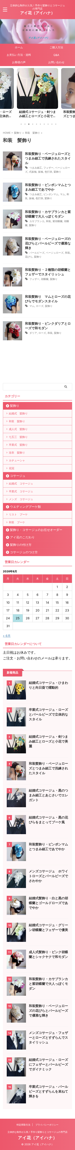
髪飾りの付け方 (21, 545)
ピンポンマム (50, 194)
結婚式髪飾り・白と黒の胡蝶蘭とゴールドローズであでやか (48, 903)
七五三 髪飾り (18, 436)
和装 (48, 221)
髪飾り (57, 171)
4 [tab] (33, 124)
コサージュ (17, 476)
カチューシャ (17, 460)
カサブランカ (36, 221)
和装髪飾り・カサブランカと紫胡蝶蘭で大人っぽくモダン (48, 983)
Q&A (56, 55)
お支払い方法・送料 (19, 54)
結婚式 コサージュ (21, 483)
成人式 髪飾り (18, 429)
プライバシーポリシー (46, 1124)
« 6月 (7, 636)
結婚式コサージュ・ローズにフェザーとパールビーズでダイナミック (48, 1064)
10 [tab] (56, 124)
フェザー (48, 167)
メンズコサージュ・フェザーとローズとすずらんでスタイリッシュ (48, 1037)
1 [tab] (21, 124)
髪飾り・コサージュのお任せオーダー (36, 530)
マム (62, 194)
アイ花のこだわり (22, 537)
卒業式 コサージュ (21, 491)
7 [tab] (44, 124)
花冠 (11, 468)
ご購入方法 (56, 47)
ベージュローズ (54, 252)
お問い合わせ (56, 62)
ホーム (19, 47)
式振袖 (33, 171)
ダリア (33, 332)
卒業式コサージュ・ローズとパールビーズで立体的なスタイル (48, 714)
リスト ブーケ (18, 514)
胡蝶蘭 (44, 279)
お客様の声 (19, 62)
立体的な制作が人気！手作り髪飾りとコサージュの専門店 (38, 1132)
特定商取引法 (23, 1124)
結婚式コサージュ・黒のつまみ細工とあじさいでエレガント (48, 795)
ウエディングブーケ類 (25, 507)
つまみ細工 (35, 167)
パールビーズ (36, 252)
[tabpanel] (37, 94)
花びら (28, 256)
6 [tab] (40, 124)
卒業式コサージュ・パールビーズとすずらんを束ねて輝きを (48, 1091)
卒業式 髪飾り (18, 444)
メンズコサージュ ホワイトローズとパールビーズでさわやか (48, 876)
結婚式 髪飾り (18, 413)
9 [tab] (52, 124)
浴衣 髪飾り (17, 452)
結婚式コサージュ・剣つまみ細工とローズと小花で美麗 (48, 741)
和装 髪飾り (17, 421)
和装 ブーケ (17, 522)
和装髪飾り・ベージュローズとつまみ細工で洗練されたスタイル (37, 114)
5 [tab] (36, 124)
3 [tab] (29, 124)
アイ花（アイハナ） (37, 13)
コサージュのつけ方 (24, 552)
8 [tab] (48, 124)
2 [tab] (25, 124)
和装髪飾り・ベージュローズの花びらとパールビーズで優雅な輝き (48, 243)
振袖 (40, 171)
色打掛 (48, 171)
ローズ (39, 305)
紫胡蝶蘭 (57, 221)
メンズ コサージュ (21, 499)
